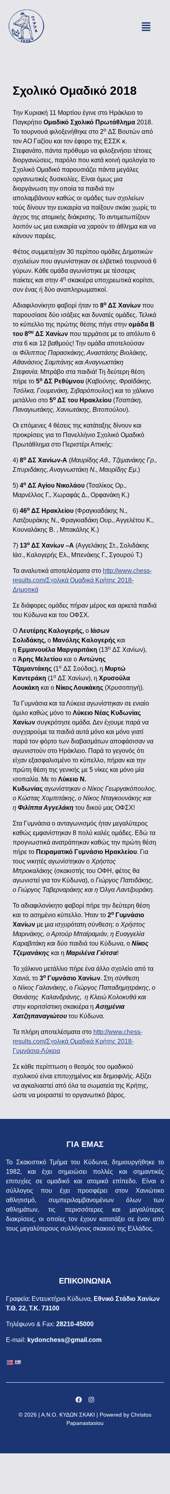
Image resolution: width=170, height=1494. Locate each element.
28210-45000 (75, 1324)
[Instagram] (91, 1399)
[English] (9, 1362)
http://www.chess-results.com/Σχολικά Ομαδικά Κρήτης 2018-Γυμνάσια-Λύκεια (77, 1041)
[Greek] (17, 1362)
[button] (146, 27)
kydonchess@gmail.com (64, 1339)
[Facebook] (79, 1399)
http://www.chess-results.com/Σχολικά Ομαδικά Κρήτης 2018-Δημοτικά (82, 580)
